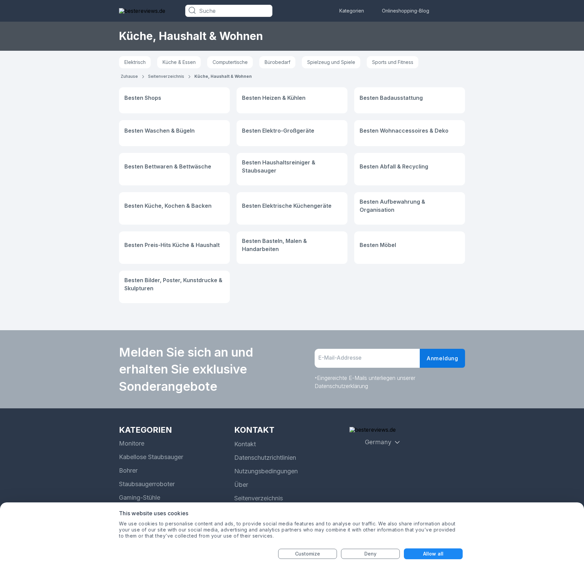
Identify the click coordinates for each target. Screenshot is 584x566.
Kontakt (245, 444)
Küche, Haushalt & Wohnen (223, 76)
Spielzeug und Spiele (331, 62)
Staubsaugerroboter (147, 484)
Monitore (131, 443)
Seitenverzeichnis (166, 76)
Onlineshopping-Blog (405, 11)
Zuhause (129, 76)
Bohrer (128, 470)
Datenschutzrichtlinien (265, 457)
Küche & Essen (179, 62)
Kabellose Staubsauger (151, 456)
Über (241, 484)
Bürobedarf (277, 62)
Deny (370, 554)
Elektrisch (135, 62)
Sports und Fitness (392, 62)
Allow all (433, 554)
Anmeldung (442, 358)
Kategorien (351, 11)
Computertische (230, 62)
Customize (307, 554)
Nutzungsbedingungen (266, 471)
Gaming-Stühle (139, 497)
